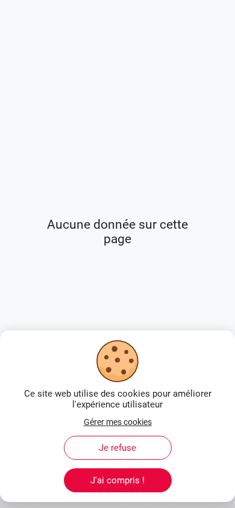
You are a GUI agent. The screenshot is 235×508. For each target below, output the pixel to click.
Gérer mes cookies (118, 422)
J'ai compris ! (117, 480)
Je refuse (117, 447)
